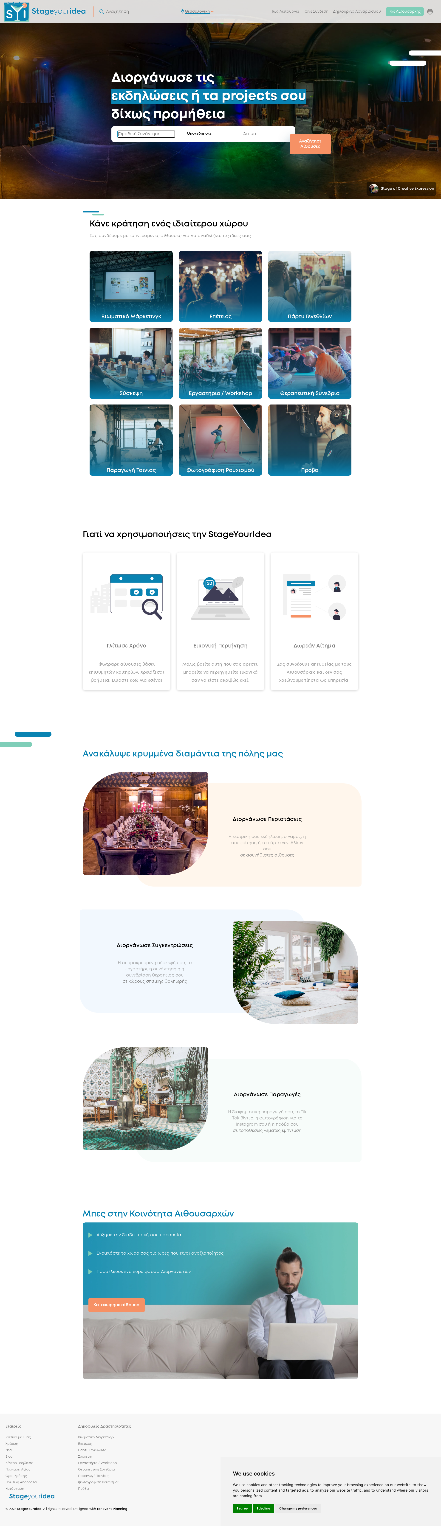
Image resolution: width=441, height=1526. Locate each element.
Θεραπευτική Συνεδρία (96, 1469)
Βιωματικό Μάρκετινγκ (96, 1437)
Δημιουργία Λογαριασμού (357, 11)
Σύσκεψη (85, 1456)
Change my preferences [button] (298, 1508)
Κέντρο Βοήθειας (19, 1463)
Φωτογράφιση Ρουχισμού (98, 1482)
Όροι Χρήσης (16, 1476)
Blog (9, 1456)
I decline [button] (263, 1508)
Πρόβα (83, 1488)
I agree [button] (242, 1508)
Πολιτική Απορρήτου (22, 1482)
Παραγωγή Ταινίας (93, 1476)
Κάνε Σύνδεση (316, 11)
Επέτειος (85, 1443)
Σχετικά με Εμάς (18, 1437)
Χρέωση (12, 1443)
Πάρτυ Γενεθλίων (92, 1450)
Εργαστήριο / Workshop (97, 1463)
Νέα (9, 1450)
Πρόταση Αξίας (18, 1469)
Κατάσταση (15, 1488)
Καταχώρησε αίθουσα (116, 1305)
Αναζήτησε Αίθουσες (310, 143)
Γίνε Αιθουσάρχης (405, 11)
